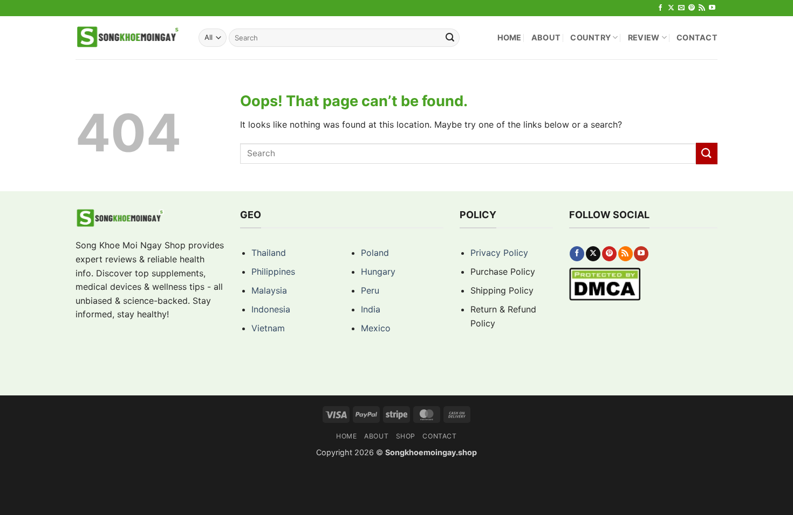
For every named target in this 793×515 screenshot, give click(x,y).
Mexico (376, 328)
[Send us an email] (681, 8)
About (545, 37)
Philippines (273, 271)
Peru (370, 290)
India (370, 309)
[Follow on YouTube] (712, 8)
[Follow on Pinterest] (691, 8)
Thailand (268, 252)
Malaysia (269, 290)
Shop (405, 436)
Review (644, 37)
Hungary (378, 271)
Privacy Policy (499, 252)
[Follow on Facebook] (660, 8)
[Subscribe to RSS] (702, 8)
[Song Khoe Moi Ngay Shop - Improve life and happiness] (129, 37)
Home (509, 37)
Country (590, 37)
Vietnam (268, 328)
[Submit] (450, 38)
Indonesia (270, 309)
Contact (696, 37)
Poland (375, 252)
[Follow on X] (671, 8)
